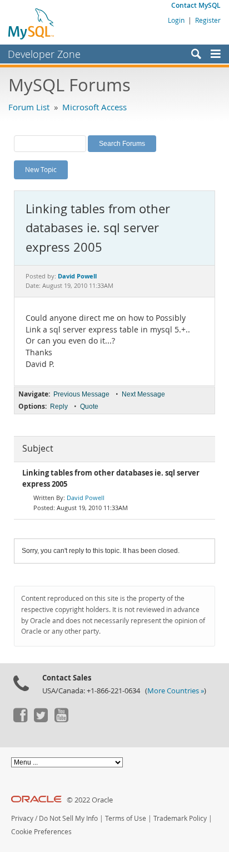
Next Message (143, 394)
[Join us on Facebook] (20, 719)
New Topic (41, 169)
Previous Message (81, 394)
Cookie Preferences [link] (41, 831)
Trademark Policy (180, 818)
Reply (59, 406)
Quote (89, 406)
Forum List (28, 106)
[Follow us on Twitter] (40, 719)
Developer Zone (44, 54)
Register (208, 20)
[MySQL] (32, 23)
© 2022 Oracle (90, 800)
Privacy (22, 818)
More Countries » (175, 691)
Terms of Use (125, 818)
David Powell (85, 497)
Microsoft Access (94, 106)
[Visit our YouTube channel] (61, 719)
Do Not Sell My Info (68, 818)
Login (176, 20)
